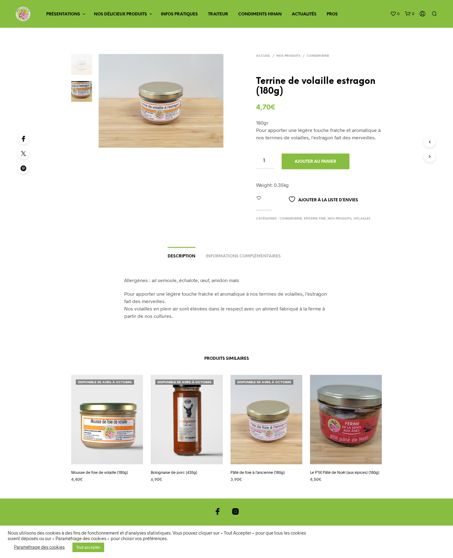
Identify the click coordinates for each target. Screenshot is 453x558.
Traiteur (218, 14)
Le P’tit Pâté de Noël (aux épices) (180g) (344, 472)
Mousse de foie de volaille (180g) (99, 472)
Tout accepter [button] (88, 547)
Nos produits (288, 56)
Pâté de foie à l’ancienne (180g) (258, 472)
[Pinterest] (23, 168)
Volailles (361, 218)
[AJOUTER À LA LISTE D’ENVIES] (107, 459)
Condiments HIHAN (260, 14)
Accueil (263, 56)
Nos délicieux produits (120, 14)
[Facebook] (23, 138)
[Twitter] (23, 153)
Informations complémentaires (243, 256)
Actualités (304, 14)
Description (181, 256)
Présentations (63, 14)
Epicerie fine (315, 218)
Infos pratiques (179, 14)
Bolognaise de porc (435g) (174, 472)
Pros (332, 14)
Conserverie (318, 56)
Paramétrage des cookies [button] (39, 547)
